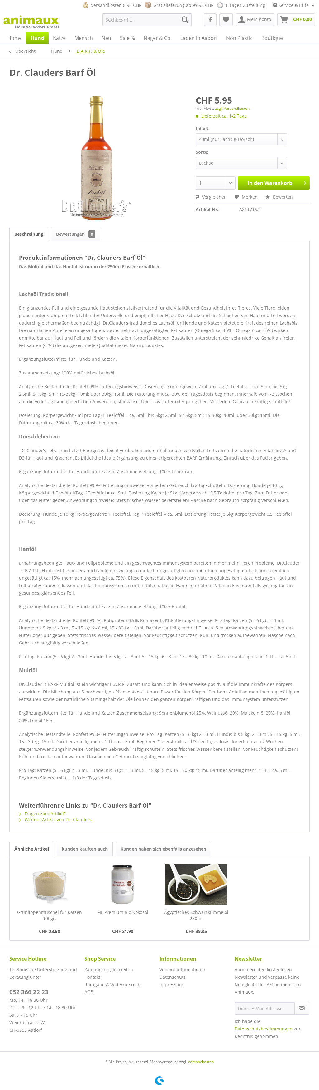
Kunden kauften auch (85, 849)
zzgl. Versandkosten (232, 108)
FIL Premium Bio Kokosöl (123, 912)
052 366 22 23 (28, 992)
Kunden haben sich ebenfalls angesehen (163, 849)
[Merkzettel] (226, 19)
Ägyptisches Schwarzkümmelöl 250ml (196, 915)
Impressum (171, 984)
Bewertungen (74, 234)
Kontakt (92, 977)
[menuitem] (147, 19)
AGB (88, 992)
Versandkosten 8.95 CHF (116, 5)
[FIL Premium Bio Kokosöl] (123, 884)
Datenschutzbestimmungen (264, 1029)
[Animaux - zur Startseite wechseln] (31, 21)
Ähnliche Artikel (31, 849)
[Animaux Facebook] (210, 19)
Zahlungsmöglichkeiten (108, 969)
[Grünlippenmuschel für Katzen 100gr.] (49, 884)
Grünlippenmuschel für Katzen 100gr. (49, 915)
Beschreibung (28, 234)
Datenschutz (173, 977)
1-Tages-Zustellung (245, 5)
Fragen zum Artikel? (44, 814)
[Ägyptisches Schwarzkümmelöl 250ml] (196, 884)
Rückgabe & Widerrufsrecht (113, 984)
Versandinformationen (183, 969)
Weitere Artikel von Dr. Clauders (57, 819)
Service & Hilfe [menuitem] (293, 5)
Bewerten (282, 197)
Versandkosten (201, 1061)
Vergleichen (214, 197)
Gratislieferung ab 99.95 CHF (183, 5)
